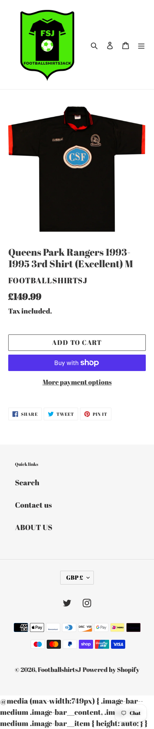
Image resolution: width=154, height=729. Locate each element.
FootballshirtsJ (59, 669)
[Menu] (141, 44)
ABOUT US (33, 527)
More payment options (77, 381)
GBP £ (74, 577)
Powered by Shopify (111, 669)
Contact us (33, 505)
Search (27, 482)
